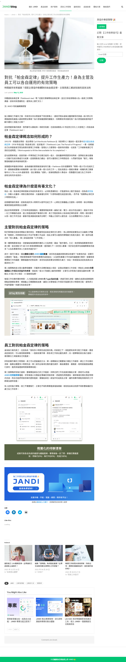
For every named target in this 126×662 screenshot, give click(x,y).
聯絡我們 (106, 7)
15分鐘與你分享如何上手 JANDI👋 (63, 659)
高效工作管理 (65, 7)
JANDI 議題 (39, 254)
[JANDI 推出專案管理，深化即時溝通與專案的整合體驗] (49, 607)
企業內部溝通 (20, 583)
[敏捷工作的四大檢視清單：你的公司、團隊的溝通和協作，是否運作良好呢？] (79, 553)
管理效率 (39, 583)
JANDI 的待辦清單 (11, 375)
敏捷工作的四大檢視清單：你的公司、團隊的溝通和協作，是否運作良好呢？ (79, 566)
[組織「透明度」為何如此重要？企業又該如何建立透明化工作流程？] (49, 553)
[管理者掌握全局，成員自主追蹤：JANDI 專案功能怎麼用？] (20, 607)
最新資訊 (77, 7)
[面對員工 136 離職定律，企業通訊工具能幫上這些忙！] (18, 553)
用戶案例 (54, 7)
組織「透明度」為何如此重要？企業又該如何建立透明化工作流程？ (48, 564)
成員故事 (87, 7)
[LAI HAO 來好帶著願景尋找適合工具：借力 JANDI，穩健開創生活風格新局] (78, 607)
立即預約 (101, 27)
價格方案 (96, 7)
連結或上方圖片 (42, 502)
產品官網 (44, 7)
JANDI (12, 583)
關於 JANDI (33, 7)
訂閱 (101, 60)
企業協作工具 (30, 583)
